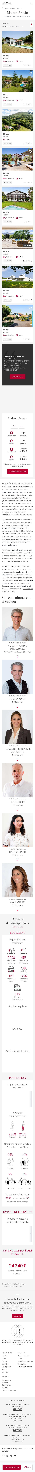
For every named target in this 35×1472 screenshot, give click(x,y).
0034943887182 (17, 1441)
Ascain (13, 8)
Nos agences (6, 1367)
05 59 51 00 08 (17, 1420)
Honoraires (21, 1364)
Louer (21, 426)
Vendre (4, 1361)
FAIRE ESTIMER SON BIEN (17, 471)
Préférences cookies (25, 1367)
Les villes (5, 1364)
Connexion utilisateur (9, 1390)
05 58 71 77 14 (17, 1431)
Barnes (4, 1369)
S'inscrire (17, 1316)
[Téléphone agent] (17, 656)
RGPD (20, 1359)
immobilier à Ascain (20, 523)
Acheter (7, 8)
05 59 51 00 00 (17, 1410)
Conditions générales (25, 1361)
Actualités (5, 1372)
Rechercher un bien (12, 1467)
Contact (4, 1388)
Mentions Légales (24, 1356)
